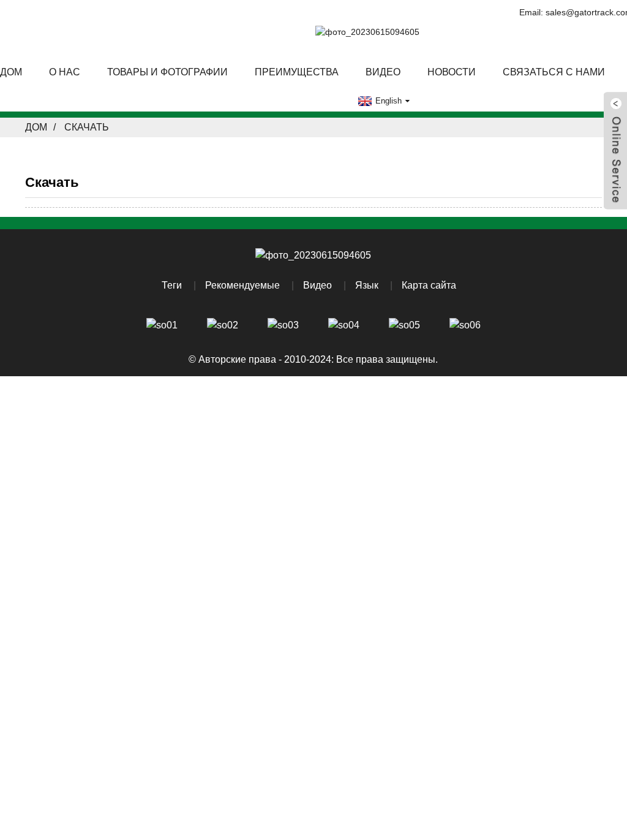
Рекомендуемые (242, 285)
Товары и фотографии (167, 72)
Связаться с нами (554, 72)
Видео (383, 72)
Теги (172, 285)
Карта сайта (429, 285)
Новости (451, 72)
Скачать (86, 127)
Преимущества (297, 72)
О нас (64, 72)
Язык (366, 285)
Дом (36, 127)
